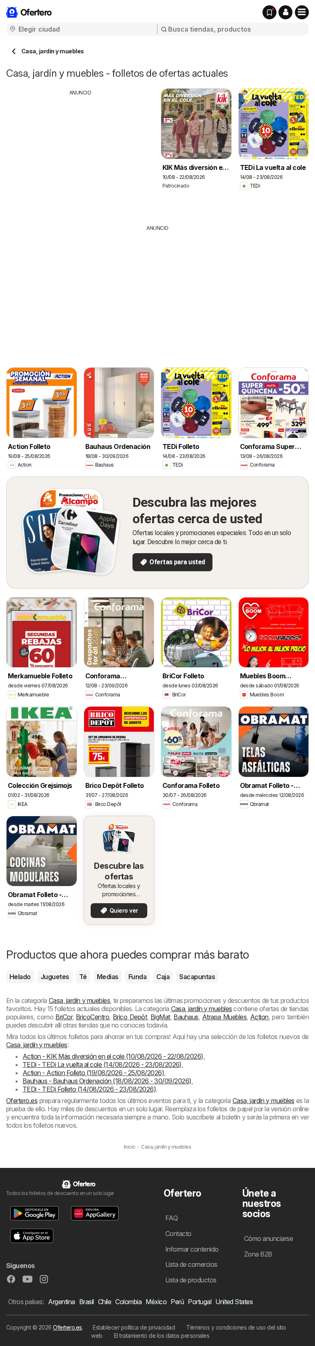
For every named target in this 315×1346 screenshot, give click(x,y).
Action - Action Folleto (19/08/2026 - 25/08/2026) (93, 1073)
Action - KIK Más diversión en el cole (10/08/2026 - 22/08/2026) (113, 1056)
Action (259, 1017)
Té (83, 977)
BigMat (160, 1017)
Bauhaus (185, 1017)
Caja (162, 977)
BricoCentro (92, 1017)
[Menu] (302, 12)
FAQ (171, 1218)
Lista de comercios (191, 1264)
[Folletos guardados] (269, 12)
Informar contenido (192, 1249)
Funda (137, 977)
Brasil (86, 1302)
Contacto (178, 1233)
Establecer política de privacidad (134, 1327)
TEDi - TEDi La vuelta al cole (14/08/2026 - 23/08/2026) (102, 1064)
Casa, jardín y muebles (79, 1000)
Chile (104, 1302)
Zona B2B (258, 1254)
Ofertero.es (21, 1100)
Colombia (128, 1302)
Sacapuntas (197, 977)
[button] (285, 12)
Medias (108, 977)
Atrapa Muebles (224, 1017)
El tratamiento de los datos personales (162, 1335)
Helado (20, 977)
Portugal (199, 1302)
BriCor (63, 1017)
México (156, 1302)
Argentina (61, 1302)
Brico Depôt (130, 1017)
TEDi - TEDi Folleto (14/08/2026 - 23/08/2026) (89, 1089)
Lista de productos (191, 1280)
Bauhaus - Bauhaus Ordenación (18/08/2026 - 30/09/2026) (107, 1081)
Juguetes (55, 977)
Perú (177, 1302)
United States (234, 1302)
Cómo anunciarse (268, 1238)
